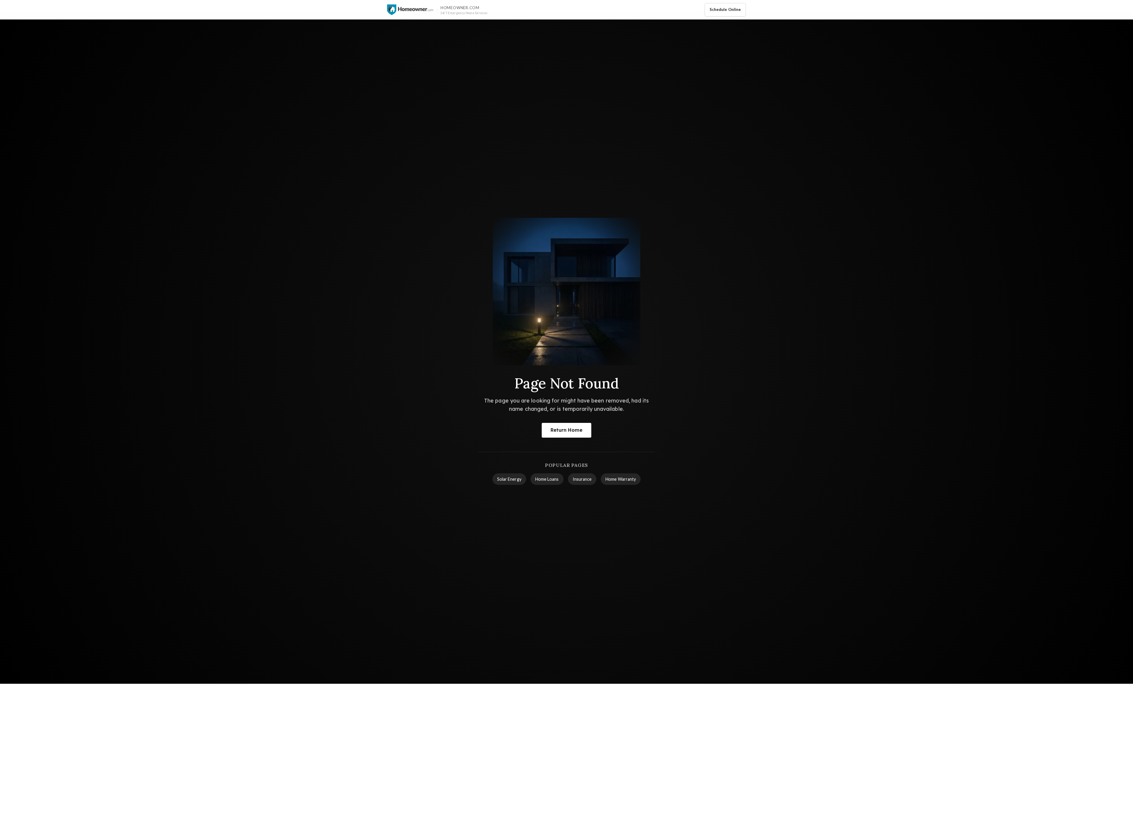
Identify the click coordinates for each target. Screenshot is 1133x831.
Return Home (567, 430)
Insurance (582, 479)
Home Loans (547, 479)
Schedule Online (725, 9)
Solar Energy (509, 479)
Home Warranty (620, 479)
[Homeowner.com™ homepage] (410, 9)
